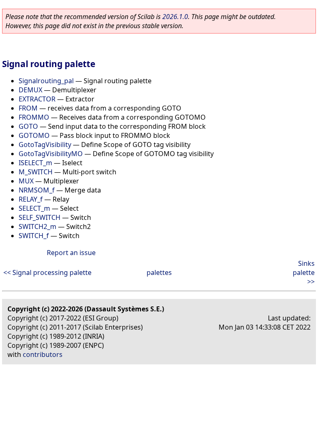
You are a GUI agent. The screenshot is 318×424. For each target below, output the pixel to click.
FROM (28, 108)
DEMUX (30, 89)
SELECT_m (34, 208)
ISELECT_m (35, 162)
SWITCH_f (34, 235)
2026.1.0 (175, 16)
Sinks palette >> (304, 272)
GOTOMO (34, 135)
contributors (43, 354)
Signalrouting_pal (46, 80)
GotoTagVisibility (45, 144)
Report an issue (71, 252)
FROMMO (34, 117)
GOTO (28, 126)
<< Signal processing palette (47, 272)
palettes (159, 272)
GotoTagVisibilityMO (51, 153)
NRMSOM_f (37, 190)
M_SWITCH (36, 171)
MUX (26, 181)
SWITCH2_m (37, 226)
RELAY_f (31, 199)
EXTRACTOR (37, 99)
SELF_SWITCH (39, 217)
